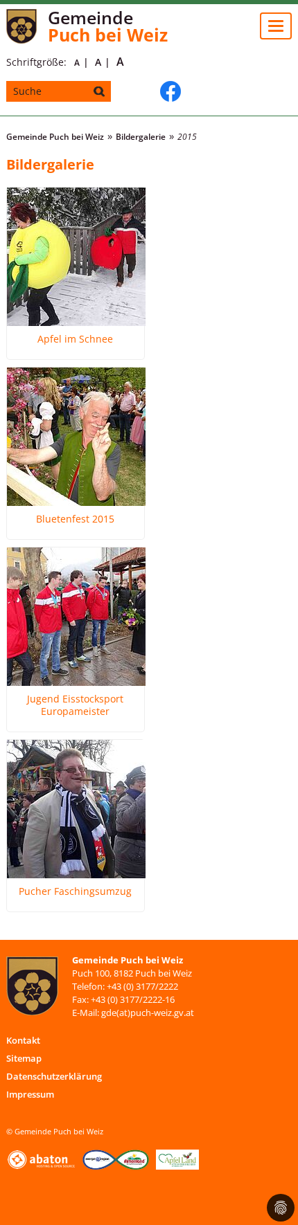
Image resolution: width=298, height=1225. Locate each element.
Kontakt (23, 1040)
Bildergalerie (141, 137)
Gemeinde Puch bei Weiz (55, 137)
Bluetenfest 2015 (75, 519)
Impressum (30, 1094)
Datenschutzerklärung (54, 1076)
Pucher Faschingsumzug (75, 891)
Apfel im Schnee (75, 339)
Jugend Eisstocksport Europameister (75, 705)
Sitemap (24, 1058)
